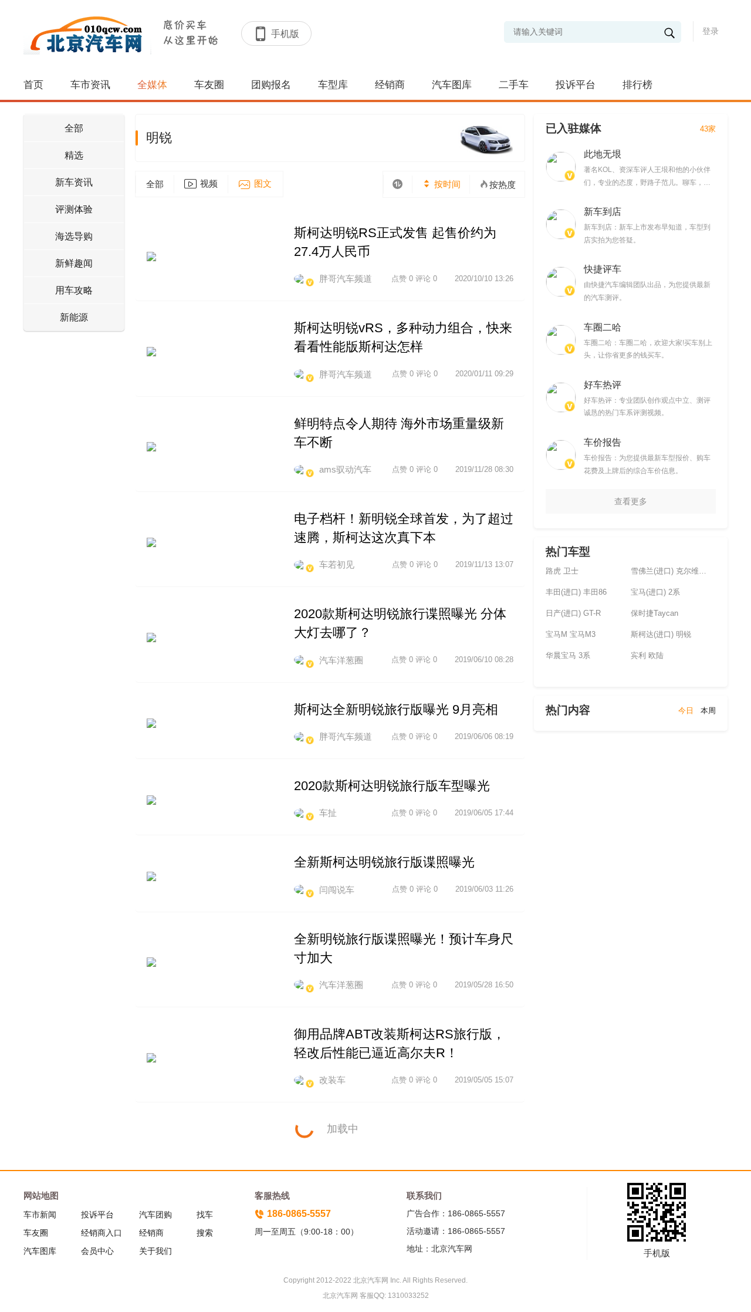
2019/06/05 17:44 (484, 812)
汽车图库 (452, 84)
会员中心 (97, 1251)
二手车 (514, 84)
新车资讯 (74, 182)
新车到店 (602, 212)
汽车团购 (155, 1214)
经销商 (390, 84)
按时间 (446, 184)
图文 (263, 183)
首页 (33, 84)
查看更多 (630, 501)
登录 (710, 31)
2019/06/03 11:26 (484, 889)
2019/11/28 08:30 (484, 469)
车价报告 (602, 442)
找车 (205, 1214)
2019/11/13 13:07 (484, 564)
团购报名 (271, 84)
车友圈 (209, 84)
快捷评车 (602, 269)
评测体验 (74, 209)
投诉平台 (576, 84)
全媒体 (152, 84)
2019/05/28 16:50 (484, 984)
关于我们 (155, 1251)
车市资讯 (90, 84)
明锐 (159, 137)
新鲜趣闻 (74, 263)
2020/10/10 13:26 (484, 278)
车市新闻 (39, 1214)
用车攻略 (74, 290)
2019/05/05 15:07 (484, 1079)
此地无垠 (602, 154)
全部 (74, 128)
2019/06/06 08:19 (484, 736)
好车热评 (602, 385)
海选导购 (74, 236)
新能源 (74, 317)
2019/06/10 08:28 (484, 659)
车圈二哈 (602, 327)
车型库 (333, 84)
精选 (74, 155)
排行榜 (637, 84)
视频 (209, 183)
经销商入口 (101, 1232)
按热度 (502, 185)
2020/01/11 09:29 (484, 373)
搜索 (205, 1232)
